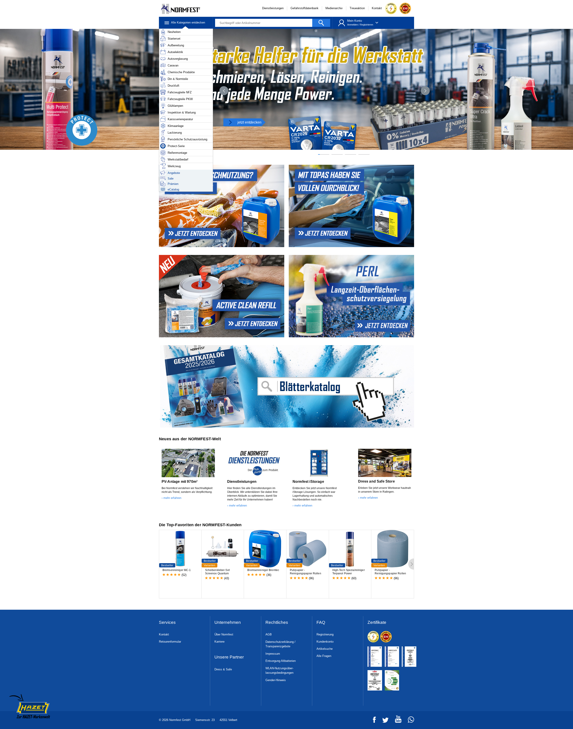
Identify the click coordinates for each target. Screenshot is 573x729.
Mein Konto (354, 20)
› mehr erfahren (171, 498)
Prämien (173, 184)
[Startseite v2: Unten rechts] (352, 296)
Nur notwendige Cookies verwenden (433, 699)
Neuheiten (174, 32)
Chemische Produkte (181, 72)
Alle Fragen (323, 656)
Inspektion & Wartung (182, 112)
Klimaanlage (176, 126)
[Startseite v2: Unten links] (221, 206)
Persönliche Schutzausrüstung (187, 139)
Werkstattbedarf (178, 159)
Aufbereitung (176, 45)
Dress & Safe (223, 669)
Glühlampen (175, 105)
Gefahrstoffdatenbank (305, 8)
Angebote (174, 173)
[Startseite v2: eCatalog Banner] (286, 386)
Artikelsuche (324, 648)
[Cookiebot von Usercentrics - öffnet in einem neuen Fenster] (131, 720)
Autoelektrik (175, 52)
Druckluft (173, 85)
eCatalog (173, 189)
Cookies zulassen (433, 682)
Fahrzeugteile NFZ (180, 92)
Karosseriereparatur (180, 119)
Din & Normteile (178, 79)
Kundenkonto (325, 641)
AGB (268, 634)
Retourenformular (170, 641)
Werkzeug (174, 166)
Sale (170, 178)
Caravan (173, 65)
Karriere (219, 641)
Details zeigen (172, 720)
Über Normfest (223, 634)
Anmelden (352, 24)
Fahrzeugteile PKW (180, 99)
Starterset (174, 38)
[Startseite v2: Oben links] (352, 206)
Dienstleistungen (273, 8)
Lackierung (175, 132)
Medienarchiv (334, 8)
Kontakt (377, 8)
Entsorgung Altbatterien (280, 661)
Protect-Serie (176, 146)
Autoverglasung (178, 58)
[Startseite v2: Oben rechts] (221, 296)
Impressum (272, 653)
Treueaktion (357, 8)
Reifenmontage (177, 152)
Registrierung (325, 634)
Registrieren (366, 24)
